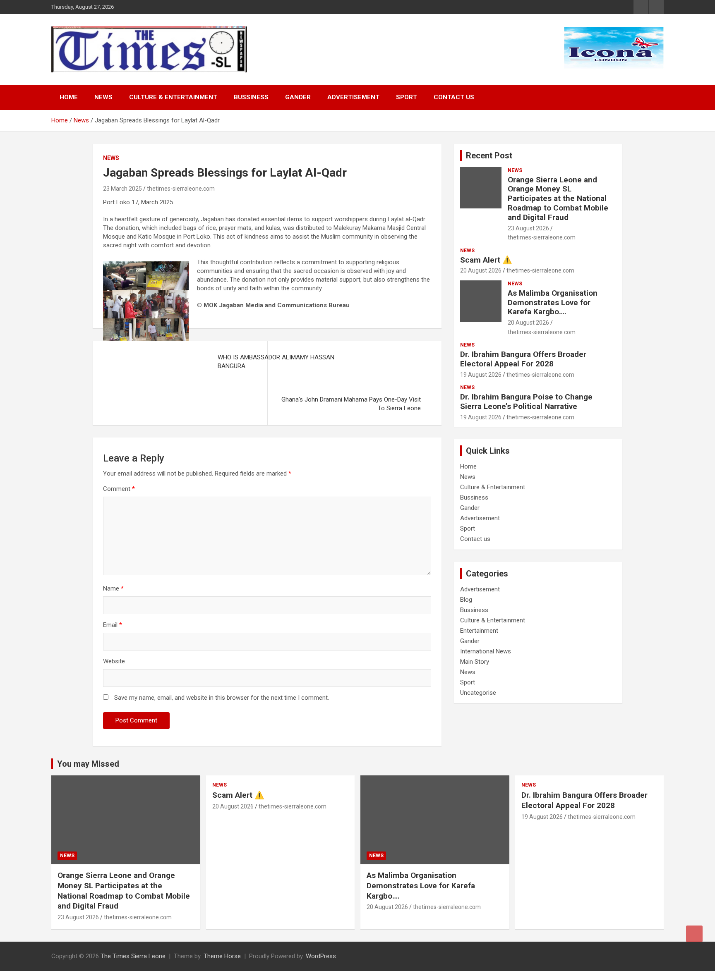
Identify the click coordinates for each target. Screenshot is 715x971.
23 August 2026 (528, 228)
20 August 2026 (480, 270)
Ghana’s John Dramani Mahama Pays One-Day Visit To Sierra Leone (351, 404)
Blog (466, 599)
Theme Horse (222, 956)
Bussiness (251, 97)
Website (114, 661)
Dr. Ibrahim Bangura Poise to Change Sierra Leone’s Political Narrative (526, 401)
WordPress (321, 956)
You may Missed (88, 764)
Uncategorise (478, 692)
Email (112, 625)
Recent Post (489, 155)
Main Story (474, 661)
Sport (406, 97)
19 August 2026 (480, 374)
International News (485, 651)
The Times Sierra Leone (133, 956)
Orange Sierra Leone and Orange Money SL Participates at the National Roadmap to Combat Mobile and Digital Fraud (558, 198)
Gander (298, 97)
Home (69, 97)
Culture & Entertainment (173, 97)
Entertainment (479, 630)
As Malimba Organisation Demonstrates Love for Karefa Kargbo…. (552, 302)
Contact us (454, 97)
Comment (119, 489)
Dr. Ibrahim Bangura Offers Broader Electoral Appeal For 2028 (523, 358)
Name (113, 588)
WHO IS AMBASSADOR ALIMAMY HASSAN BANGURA (276, 362)
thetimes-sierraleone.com (181, 188)
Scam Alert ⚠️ (486, 260)
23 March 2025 (122, 188)
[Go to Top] (694, 934)
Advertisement (353, 97)
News (103, 97)
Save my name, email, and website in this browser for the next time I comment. (221, 697)
